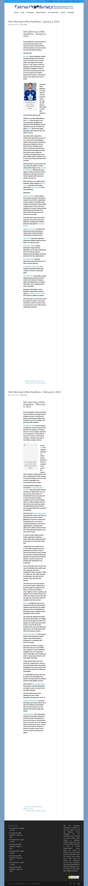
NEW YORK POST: (28, 276)
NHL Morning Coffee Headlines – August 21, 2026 (16, 846)
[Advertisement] (53, 60)
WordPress (37, 883)
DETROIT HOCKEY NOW (30, 701)
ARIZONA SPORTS (28, 196)
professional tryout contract (37, 293)
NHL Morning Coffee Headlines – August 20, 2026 (16, 858)
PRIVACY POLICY (76, 1)
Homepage (70, 12)
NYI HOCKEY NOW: (28, 425)
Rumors (56, 1)
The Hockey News (53, 12)
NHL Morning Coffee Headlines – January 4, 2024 (33, 21)
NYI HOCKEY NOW (28, 259)
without (29, 128)
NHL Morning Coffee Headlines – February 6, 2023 (34, 392)
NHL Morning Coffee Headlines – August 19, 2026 (16, 869)
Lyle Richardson (14, 24)
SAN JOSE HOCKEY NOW (30, 634)
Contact (63, 12)
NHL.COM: (26, 56)
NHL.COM (26, 603)
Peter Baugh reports (39, 684)
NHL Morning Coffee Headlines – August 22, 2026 (16, 835)
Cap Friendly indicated (39, 513)
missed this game (36, 187)
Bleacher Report (41, 12)
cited (41, 447)
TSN (24, 229)
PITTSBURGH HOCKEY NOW (31, 266)
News (60, 1)
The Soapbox (67, 1)
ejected (28, 120)
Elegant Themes (20, 883)
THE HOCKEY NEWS (29, 245)
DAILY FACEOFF (30, 229)
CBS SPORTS (26, 238)
